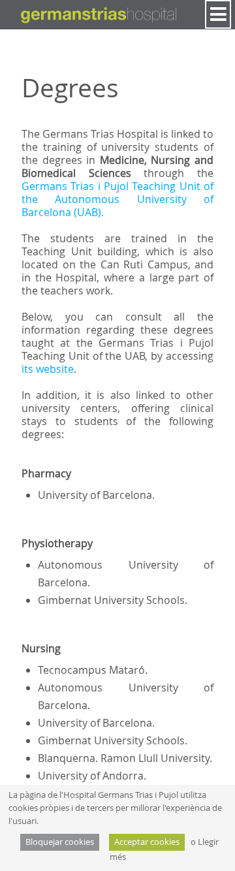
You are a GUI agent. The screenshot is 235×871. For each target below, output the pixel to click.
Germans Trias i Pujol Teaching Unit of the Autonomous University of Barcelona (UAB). (117, 199)
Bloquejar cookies (59, 841)
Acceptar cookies (147, 841)
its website (48, 369)
